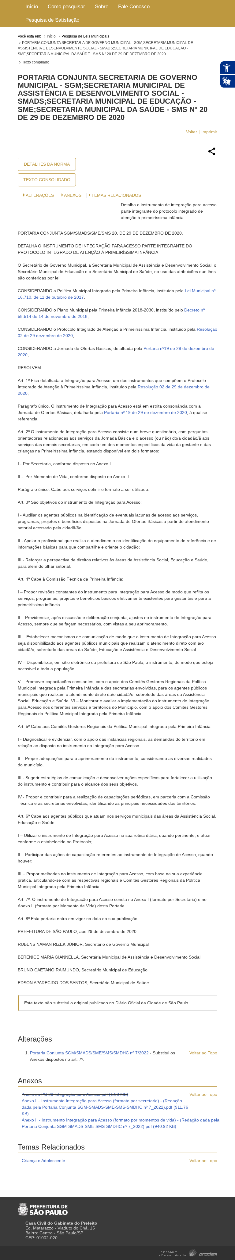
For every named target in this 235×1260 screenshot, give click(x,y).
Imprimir (209, 131)
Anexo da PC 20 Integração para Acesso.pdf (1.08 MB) (75, 1094)
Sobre (101, 6)
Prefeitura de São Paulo (43, 1207)
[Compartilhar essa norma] (212, 154)
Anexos (72, 195)
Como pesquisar (66, 6)
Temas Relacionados (116, 195)
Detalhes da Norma (47, 164)
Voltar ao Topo (203, 1052)
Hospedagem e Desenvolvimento (188, 1252)
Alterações (40, 195)
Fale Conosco (134, 6)
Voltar (191, 131)
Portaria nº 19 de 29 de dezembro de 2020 (145, 412)
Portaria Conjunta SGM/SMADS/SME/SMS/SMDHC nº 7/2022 (89, 1052)
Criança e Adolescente (43, 1160)
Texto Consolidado (46, 179)
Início (31, 6)
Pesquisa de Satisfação (52, 20)
